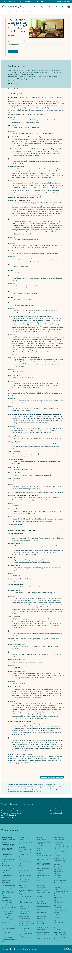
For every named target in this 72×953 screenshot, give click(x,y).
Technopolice (41, 839)
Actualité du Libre (42, 932)
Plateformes (58, 883)
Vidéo (22, 44)
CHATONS (6, 917)
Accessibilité (24, 854)
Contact (51, 7)
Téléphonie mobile (25, 937)
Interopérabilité (7, 937)
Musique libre (24, 906)
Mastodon (40, 848)
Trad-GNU (40, 901)
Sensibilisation (7, 905)
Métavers (57, 927)
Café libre (23, 873)
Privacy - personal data (43, 924)
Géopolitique (41, 887)
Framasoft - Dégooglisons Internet (25, 902)
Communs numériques (25, 876)
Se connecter (33, 949)
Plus (37, 1)
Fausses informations (43, 938)
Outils (42, 1)
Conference (6, 889)
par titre (6, 834)
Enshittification (59, 839)
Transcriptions (61, 7)
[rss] (10, 949)
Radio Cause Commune (43, 906)
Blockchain (40, 918)
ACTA (38, 878)
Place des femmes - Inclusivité (7, 914)
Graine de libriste (60, 934)
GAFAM (5, 922)
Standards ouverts (25, 857)
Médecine (57, 941)
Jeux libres (40, 873)
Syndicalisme (58, 915)
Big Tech (22, 865)
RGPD (5, 935)
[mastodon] (14, 949)
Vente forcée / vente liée (26, 890)
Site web (39, 899)
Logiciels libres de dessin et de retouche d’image (61, 848)
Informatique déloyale (8, 929)
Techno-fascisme (60, 910)
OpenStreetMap (24, 926)
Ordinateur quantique (61, 891)
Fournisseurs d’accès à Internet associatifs (60, 861)
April (3, 1)
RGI (38, 880)
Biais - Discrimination (43, 913)
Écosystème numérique (26, 933)
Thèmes (28, 7)
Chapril (22, 894)
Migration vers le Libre (43, 893)
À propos (44, 7)
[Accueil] (12, 6)
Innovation (6, 900)
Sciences (22, 887)
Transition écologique (25, 842)
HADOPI (22, 909)
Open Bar (23, 899)
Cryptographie (59, 929)
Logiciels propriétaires (8, 940)
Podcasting (40, 929)
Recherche (23, 839)
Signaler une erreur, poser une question (52, 777)
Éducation (26, 42)
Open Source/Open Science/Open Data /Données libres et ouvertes (7, 893)
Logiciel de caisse (60, 920)
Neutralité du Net (25, 849)
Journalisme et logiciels (61, 937)
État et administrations (8, 885)
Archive (39, 846)
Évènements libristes (26, 923)
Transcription (17, 42)
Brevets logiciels (25, 911)
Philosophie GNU (8, 920)
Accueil (2, 11)
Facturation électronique (61, 894)
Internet (22, 859)
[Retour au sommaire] (63, 784)
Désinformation (25, 852)
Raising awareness (60, 932)
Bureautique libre (60, 880)
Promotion (6, 932)
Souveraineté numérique (9, 908)
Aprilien (39, 853)
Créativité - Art (41, 890)
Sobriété (39, 883)
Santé (39, 850)
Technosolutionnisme (43, 927)
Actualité (57, 905)
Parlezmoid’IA (24, 918)
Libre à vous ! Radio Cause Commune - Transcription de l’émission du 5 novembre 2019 (11, 814)
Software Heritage (42, 903)
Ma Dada (57, 864)
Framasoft (58, 842)
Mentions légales (22, 949)
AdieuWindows (41, 885)
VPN (56, 885)
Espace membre (59, 844)
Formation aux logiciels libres (43, 842)
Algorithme (40, 837)
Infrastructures (24, 921)
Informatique (7, 902)
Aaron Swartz (58, 925)
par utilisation (15, 834)
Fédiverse (40, 870)
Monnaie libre (59, 878)
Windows (57, 912)
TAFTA (57, 856)
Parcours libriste (25, 896)
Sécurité (39, 921)
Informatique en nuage (8, 925)
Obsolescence (41, 910)
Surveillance (24, 870)
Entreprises (6, 897)
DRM (21, 837)
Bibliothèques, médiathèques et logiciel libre (61, 899)
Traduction (58, 917)
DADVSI (39, 896)
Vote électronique (25, 931)
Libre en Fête (24, 928)
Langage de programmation (59, 888)
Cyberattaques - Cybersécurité (24, 846)
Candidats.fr (58, 922)
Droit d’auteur (7, 882)
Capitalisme (58, 875)
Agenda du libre (28, 1)
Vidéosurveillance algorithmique (59, 872)
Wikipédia (23, 885)
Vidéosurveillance (42, 875)
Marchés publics (25, 879)
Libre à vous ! (18, 1)
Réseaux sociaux (8, 911)
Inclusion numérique (43, 868)
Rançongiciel (41, 916)
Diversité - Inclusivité (42, 935)
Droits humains (59, 837)
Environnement (25, 868)
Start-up (57, 869)
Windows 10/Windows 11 (43, 856)
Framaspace (58, 867)
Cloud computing (42, 859)
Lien (9, 89)
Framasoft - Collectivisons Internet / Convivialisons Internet (43, 863)
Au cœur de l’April (60, 858)
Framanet (57, 907)
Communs (23, 913)
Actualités (36, 7)
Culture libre (24, 916)
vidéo (17, 89)
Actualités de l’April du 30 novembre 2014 (60, 812)
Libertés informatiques (26, 862)
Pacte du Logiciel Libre (60, 852)
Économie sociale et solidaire (25, 882)
